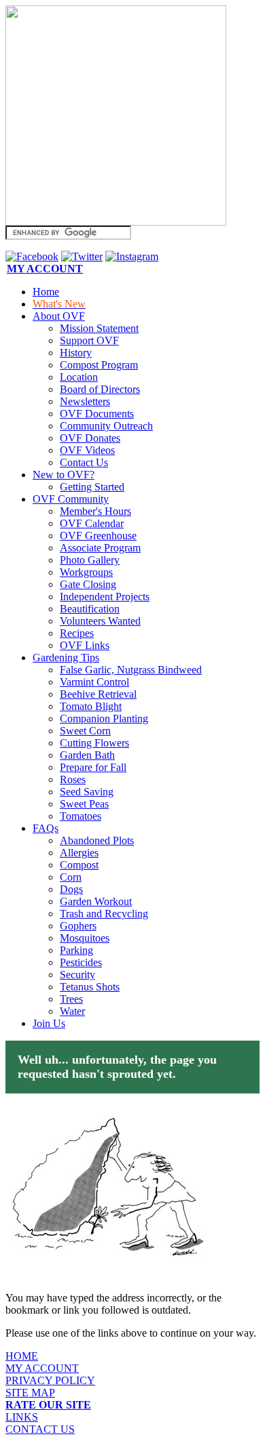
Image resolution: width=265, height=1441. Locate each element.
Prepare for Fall (93, 767)
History (76, 352)
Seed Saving (86, 791)
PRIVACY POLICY (50, 1380)
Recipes (77, 633)
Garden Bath (87, 755)
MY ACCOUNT (42, 1368)
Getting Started (92, 487)
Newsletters (85, 401)
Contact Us (84, 462)
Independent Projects (104, 596)
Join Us (49, 1023)
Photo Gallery (90, 560)
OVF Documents (97, 413)
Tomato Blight (91, 706)
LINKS (21, 1417)
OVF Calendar (92, 523)
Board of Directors (100, 389)
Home (46, 291)
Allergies (79, 852)
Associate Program (100, 548)
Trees (71, 999)
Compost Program (99, 365)
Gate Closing (88, 584)
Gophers (78, 926)
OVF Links (84, 645)
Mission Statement (99, 328)
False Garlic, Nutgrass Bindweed (131, 669)
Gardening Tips (66, 657)
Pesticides (81, 962)
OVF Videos (87, 450)
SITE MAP (30, 1392)
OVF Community (71, 499)
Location (79, 377)
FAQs (45, 828)
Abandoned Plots (97, 840)
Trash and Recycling (104, 913)
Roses (73, 779)
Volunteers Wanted (100, 621)
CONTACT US (40, 1429)
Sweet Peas (84, 804)
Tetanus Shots (90, 987)
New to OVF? (63, 474)
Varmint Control (94, 682)
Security (77, 974)
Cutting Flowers (94, 743)
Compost (79, 865)
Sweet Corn (85, 730)
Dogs (71, 889)
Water (72, 1011)
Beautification (90, 608)
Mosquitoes (84, 938)
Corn (71, 877)
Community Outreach (106, 426)
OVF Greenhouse (98, 535)
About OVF (59, 316)
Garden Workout (96, 901)
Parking (76, 950)
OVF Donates (90, 438)
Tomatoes (80, 816)
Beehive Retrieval (98, 694)
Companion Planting (104, 718)
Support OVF (89, 340)
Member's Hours (95, 511)
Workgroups (86, 572)
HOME (21, 1356)
